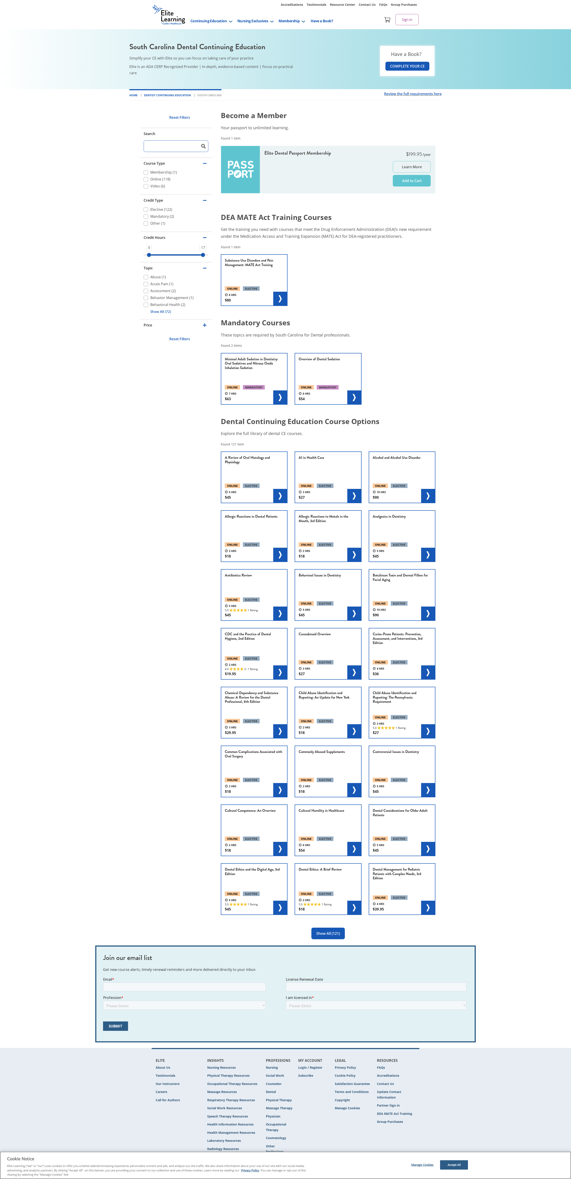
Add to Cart (412, 180)
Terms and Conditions (352, 1092)
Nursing (272, 1067)
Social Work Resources (224, 1108)
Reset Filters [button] (179, 117)
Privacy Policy (345, 1067)
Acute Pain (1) (161, 284)
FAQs (383, 4)
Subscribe (305, 1075)
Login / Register (310, 1067)
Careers (161, 1092)
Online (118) (160, 179)
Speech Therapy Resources (227, 1116)
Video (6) (157, 186)
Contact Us (367, 4)
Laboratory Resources (224, 1140)
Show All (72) (160, 311)
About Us (163, 1067)
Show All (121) (328, 933)
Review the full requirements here (413, 93)
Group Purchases (404, 4)
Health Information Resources (230, 1124)
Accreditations (292, 4)
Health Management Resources (231, 1132)
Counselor (273, 1084)
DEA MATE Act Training (394, 1113)
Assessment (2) (163, 291)
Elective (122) (161, 209)
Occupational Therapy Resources (232, 1084)
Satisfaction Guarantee (352, 1084)
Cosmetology (276, 1138)
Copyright (342, 1100)
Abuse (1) (158, 277)
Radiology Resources (223, 1149)
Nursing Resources (221, 1067)
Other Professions (275, 1149)
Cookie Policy (345, 1075)
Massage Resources (222, 1092)
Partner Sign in (388, 1105)
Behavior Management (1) (172, 297)
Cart (387, 19)
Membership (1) (163, 172)
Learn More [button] (412, 166)
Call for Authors (168, 1100)
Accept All (454, 1165)
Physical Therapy (279, 1100)
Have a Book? (322, 20)
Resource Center (342, 4)
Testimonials (316, 4)
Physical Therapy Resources (228, 1075)
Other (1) (157, 223)
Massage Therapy (279, 1108)
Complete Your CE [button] (407, 66)
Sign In (407, 19)
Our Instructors (168, 1084)
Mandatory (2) (162, 216)
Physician (273, 1116)
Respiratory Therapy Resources (231, 1100)
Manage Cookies (347, 1108)
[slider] (149, 255)
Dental (271, 1092)
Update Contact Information (389, 1094)
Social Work (275, 1075)
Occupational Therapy (276, 1127)
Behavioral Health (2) (167, 304)
